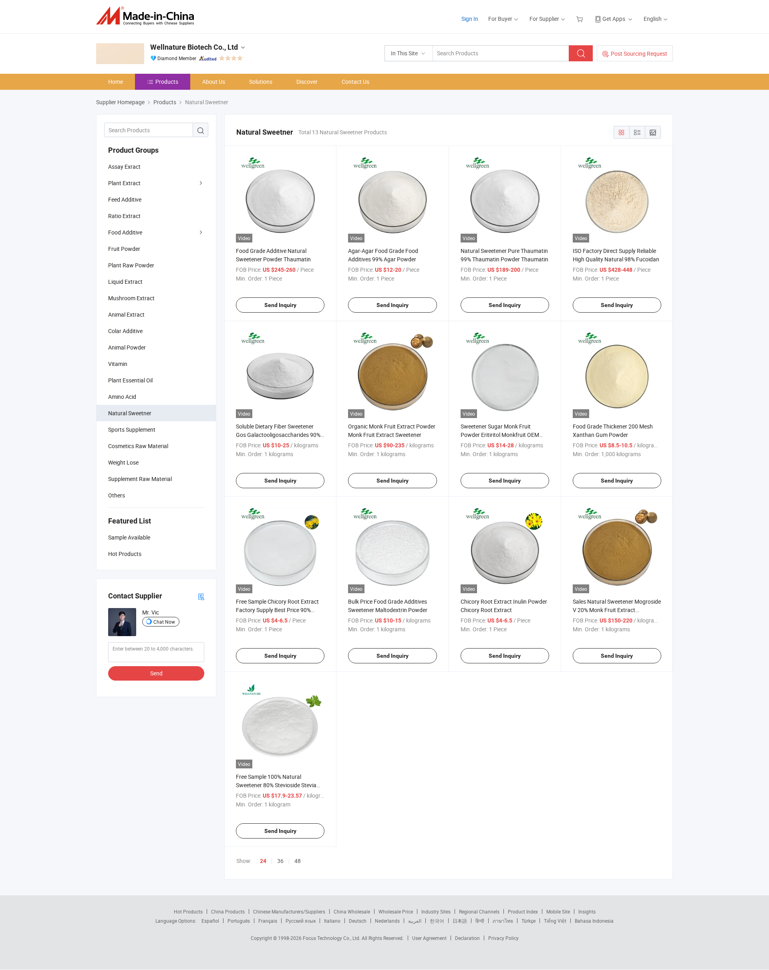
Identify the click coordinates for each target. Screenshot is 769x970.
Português (238, 920)
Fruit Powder (124, 249)
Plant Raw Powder (131, 265)
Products (166, 81)
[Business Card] (201, 596)
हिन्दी (479, 920)
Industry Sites (436, 911)
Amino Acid (122, 396)
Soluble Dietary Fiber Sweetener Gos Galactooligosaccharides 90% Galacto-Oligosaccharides (278, 434)
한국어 (437, 920)
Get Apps (613, 18)
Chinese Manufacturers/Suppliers (289, 911)
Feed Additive (124, 199)
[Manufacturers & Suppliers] (147, 15)
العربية (414, 920)
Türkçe (528, 920)
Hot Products (188, 911)
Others (116, 495)
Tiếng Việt (555, 920)
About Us (213, 81)
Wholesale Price (395, 911)
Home (115, 81)
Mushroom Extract (131, 298)
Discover (307, 81)
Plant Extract (124, 183)
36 (280, 861)
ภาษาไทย (503, 920)
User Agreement (429, 938)
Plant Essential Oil (130, 380)
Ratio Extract (124, 216)
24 (263, 861)
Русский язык (301, 920)
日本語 (460, 920)
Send (156, 673)
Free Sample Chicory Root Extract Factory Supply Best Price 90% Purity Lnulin (277, 610)
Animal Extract (126, 314)
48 (297, 861)
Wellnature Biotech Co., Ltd (194, 47)
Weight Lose (123, 462)
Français (267, 920)
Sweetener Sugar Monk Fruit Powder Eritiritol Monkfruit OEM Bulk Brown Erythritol (500, 434)
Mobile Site (558, 911)
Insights (587, 911)
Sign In (469, 18)
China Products (228, 911)
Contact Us (355, 81)
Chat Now (164, 621)
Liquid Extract (125, 281)
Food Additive (125, 232)
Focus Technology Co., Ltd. (332, 938)
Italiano (332, 920)
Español (210, 920)
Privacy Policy (503, 938)
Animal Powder (127, 347)
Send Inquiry (280, 305)
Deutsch (357, 920)
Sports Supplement (131, 429)
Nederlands (387, 920)
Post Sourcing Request (639, 53)
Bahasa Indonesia (594, 920)
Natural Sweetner (129, 413)
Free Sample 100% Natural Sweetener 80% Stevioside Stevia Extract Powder (276, 785)
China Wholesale (352, 911)
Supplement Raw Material (140, 479)
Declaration (467, 938)
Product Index (523, 911)
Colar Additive (125, 331)
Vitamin (117, 364)
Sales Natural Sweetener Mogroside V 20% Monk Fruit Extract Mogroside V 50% (617, 610)
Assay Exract (124, 166)
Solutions (260, 81)
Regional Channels (479, 911)
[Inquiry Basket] (580, 18)
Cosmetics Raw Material (138, 446)
